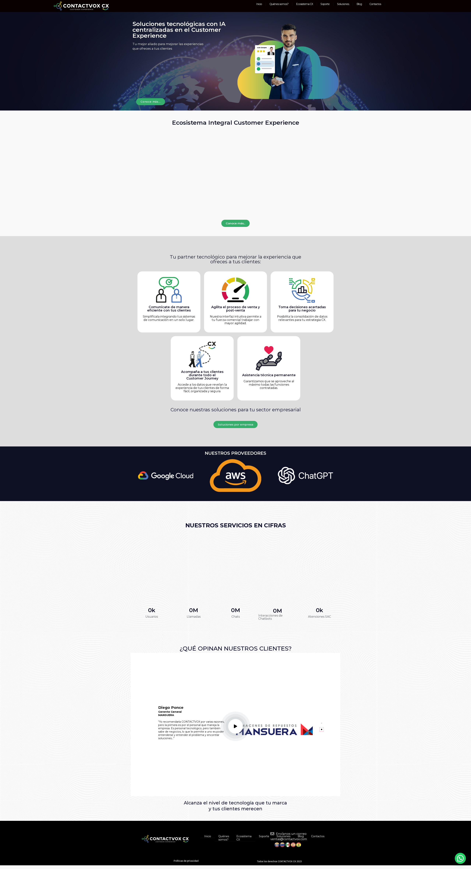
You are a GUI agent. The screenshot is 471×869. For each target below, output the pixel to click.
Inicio (259, 4)
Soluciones (343, 4)
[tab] (321, 723)
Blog (359, 4)
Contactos (375, 4)
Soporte (325, 4)
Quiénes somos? (279, 4)
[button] (235, 726)
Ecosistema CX (304, 4)
